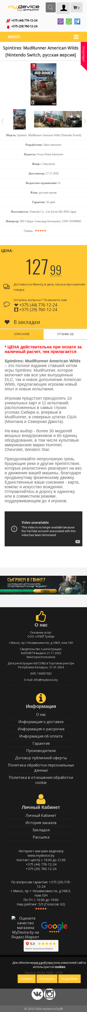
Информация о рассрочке (41, 728)
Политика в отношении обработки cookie (41, 780)
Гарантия (41, 743)
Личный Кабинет (41, 815)
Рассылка (41, 837)
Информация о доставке (41, 721)
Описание (21, 334)
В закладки (26, 322)
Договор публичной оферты (41, 757)
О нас (41, 714)
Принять (27, 979)
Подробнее (69, 979)
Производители (41, 750)
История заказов (41, 822)
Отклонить (47, 979)
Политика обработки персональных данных (41, 767)
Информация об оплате (41, 736)
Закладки (41, 829)
